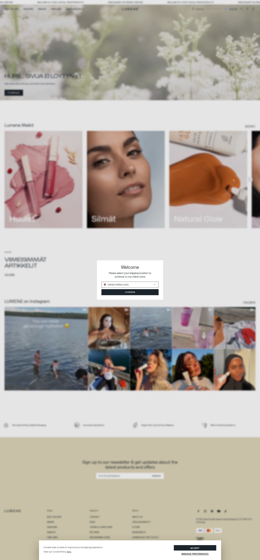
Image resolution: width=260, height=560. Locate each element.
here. (69, 551)
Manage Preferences (195, 554)
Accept (195, 548)
